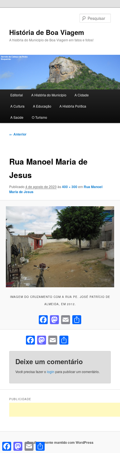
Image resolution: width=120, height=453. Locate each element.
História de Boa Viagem (46, 32)
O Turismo (39, 117)
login (50, 371)
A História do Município (48, 95)
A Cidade (82, 95)
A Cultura (17, 106)
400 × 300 (69, 186)
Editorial (16, 95)
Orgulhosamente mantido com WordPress (60, 442)
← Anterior (18, 134)
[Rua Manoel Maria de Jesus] (60, 246)
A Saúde (16, 117)
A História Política (72, 106)
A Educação (42, 106)
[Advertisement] (64, 410)
